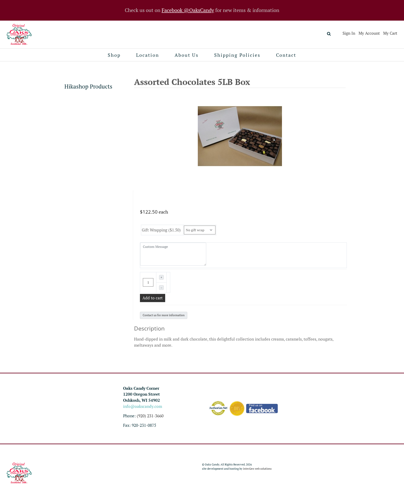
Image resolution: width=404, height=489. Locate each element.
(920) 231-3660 (150, 415)
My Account (369, 33)
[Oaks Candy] (19, 34)
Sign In (349, 33)
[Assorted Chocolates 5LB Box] (240, 135)
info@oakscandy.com (142, 406)
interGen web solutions (257, 468)
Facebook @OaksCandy (188, 10)
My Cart (390, 33)
